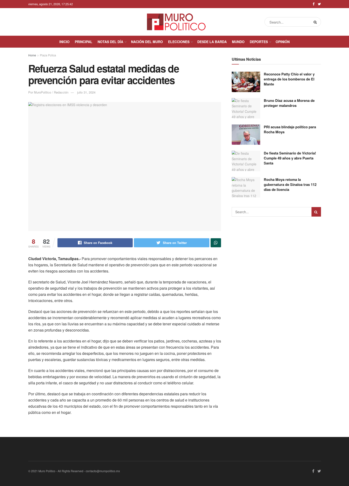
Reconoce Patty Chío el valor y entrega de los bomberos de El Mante (289, 79)
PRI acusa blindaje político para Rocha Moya (290, 129)
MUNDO (238, 41)
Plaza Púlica (48, 55)
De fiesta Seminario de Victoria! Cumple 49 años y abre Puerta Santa (290, 158)
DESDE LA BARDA (212, 41)
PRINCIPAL (83, 41)
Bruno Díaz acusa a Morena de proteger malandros (289, 103)
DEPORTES (259, 41)
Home (32, 55)
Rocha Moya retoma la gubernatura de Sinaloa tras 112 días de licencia (290, 184)
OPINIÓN (283, 41)
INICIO (64, 41)
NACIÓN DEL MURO (147, 41)
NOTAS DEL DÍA (110, 41)
